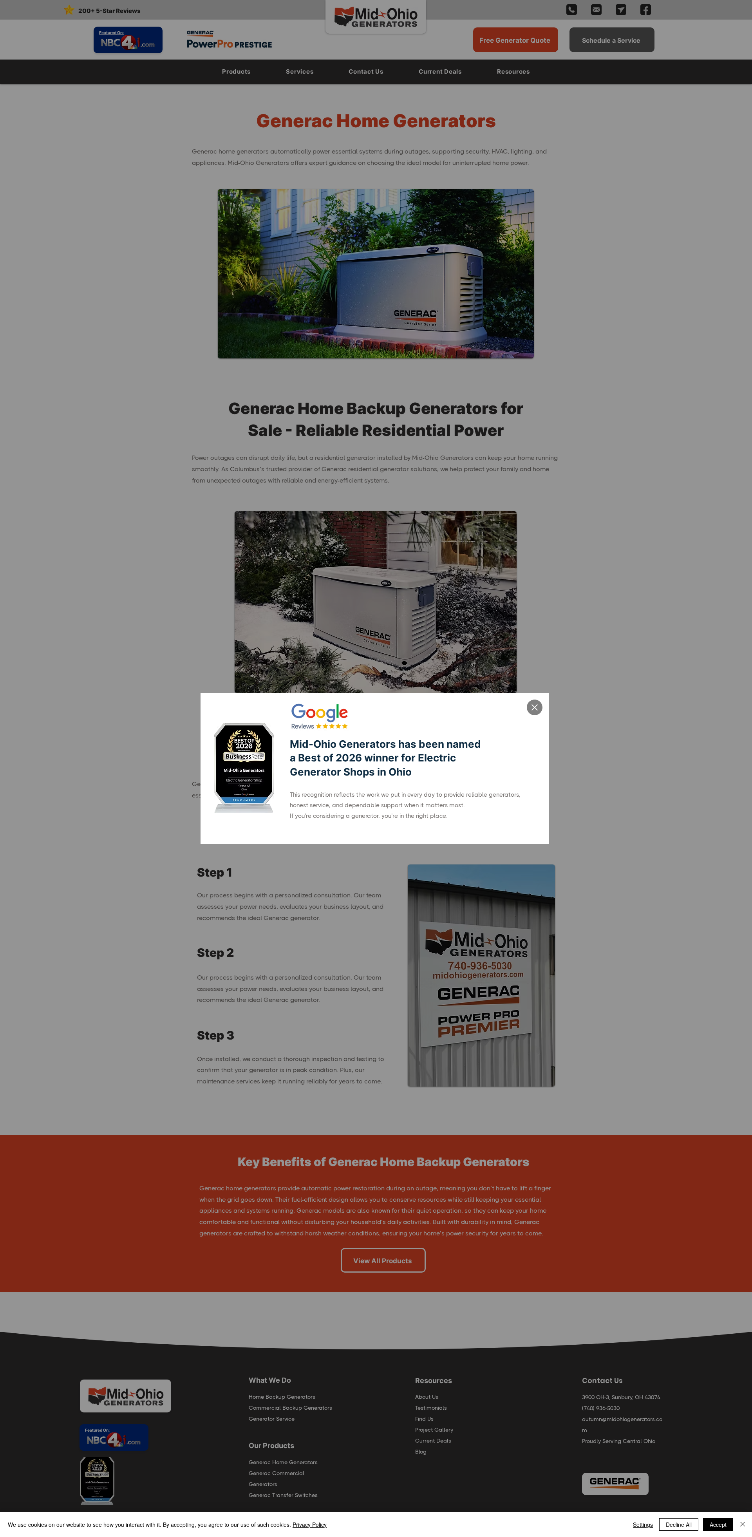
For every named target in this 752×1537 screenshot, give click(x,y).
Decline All (679, 1524)
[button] (534, 707)
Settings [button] (643, 1524)
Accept (718, 1524)
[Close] (742, 1524)
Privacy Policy (310, 1524)
